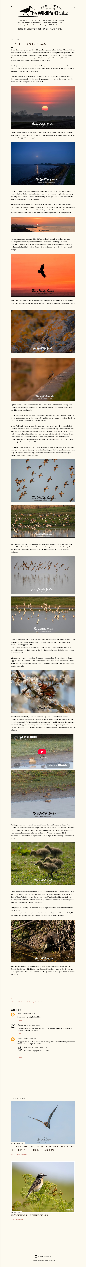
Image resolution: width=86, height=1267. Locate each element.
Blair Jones (21, 1025)
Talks (52, 29)
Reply (19, 1020)
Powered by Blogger (44, 1256)
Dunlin (31, 1002)
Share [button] (12, 999)
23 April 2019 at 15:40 (30, 1038)
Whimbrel (45, 1002)
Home (20, 29)
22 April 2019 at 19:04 (34, 1025)
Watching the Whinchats (29, 1215)
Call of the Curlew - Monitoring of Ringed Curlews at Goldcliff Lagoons (42, 1148)
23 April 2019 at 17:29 (40, 1047)
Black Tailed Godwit (21, 1002)
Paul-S (20, 1014)
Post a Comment (21, 1154)
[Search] (74, 6)
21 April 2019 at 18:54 (30, 1013)
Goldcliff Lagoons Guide (36, 29)
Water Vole (37, 1002)
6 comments (20, 1219)
